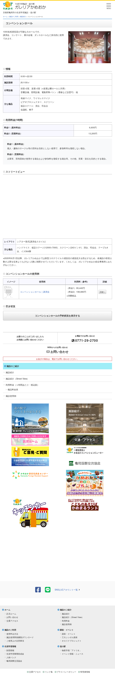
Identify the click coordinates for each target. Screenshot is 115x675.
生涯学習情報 (10, 646)
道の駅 (63, 646)
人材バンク (11, 657)
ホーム (5, 16)
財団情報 (10, 650)
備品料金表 (13, 389)
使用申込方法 (12, 633)
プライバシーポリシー (66, 671)
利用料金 (66, 620)
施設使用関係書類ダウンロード (20, 637)
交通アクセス (12, 620)
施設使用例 (11, 395)
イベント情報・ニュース (72, 653)
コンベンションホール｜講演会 (34, 291)
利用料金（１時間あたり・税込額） (22, 384)
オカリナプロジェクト (71, 640)
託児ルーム (11, 613)
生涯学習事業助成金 (15, 653)
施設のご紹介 (13, 366)
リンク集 (49, 671)
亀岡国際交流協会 (14, 660)
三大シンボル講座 (69, 637)
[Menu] (109, 6)
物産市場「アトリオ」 (71, 650)
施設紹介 (23, 16)
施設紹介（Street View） (17, 378)
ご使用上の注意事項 (15, 640)
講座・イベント (67, 629)
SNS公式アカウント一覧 (66, 589)
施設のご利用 (13, 16)
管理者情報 (85, 671)
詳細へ (102, 292)
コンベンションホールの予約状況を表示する (57, 315)
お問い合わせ (59, 352)
